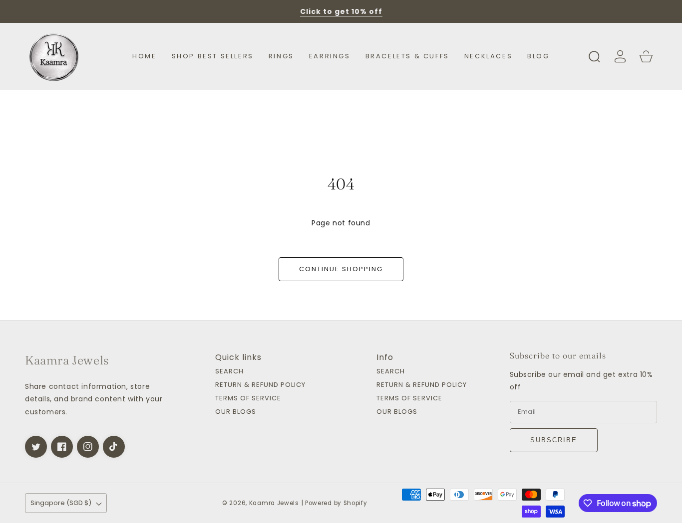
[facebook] (62, 447)
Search (229, 371)
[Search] (594, 56)
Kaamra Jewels (274, 503)
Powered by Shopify (336, 503)
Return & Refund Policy (260, 385)
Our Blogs (235, 412)
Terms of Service (248, 398)
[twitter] (36, 447)
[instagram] (88, 447)
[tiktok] (114, 447)
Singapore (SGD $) (60, 503)
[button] (594, 56)
